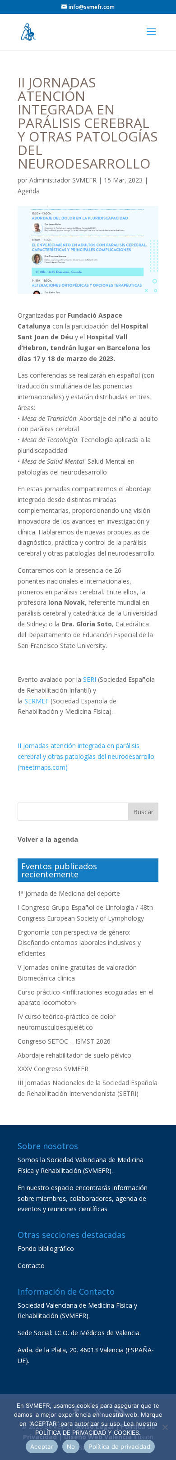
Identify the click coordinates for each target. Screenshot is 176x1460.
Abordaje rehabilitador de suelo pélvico (74, 1055)
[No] (164, 1427)
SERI (89, 679)
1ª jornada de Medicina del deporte (69, 893)
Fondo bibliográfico (46, 1248)
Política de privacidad (119, 1446)
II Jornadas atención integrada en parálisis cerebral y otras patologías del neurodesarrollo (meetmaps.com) (86, 756)
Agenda (29, 191)
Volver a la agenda (48, 839)
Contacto (31, 1265)
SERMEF (36, 701)
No (71, 1446)
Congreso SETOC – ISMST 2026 (64, 1041)
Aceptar (41, 1446)
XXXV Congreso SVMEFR (53, 1068)
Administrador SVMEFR (63, 180)
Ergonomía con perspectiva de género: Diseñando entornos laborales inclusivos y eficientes (79, 943)
